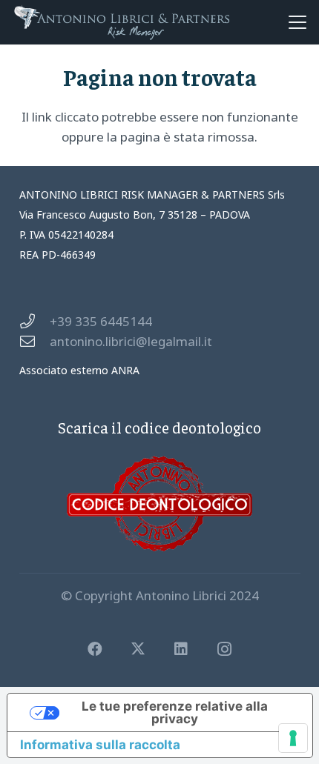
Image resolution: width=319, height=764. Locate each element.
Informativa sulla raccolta (100, 744)
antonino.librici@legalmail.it (131, 341)
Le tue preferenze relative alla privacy (175, 712)
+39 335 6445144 (101, 321)
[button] (297, 22)
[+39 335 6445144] (34, 321)
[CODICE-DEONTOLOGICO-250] (159, 503)
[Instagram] (224, 649)
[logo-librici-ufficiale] (122, 22)
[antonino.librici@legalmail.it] (34, 341)
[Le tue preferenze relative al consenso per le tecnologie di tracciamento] (293, 738)
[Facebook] (95, 649)
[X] (138, 649)
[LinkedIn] (181, 649)
